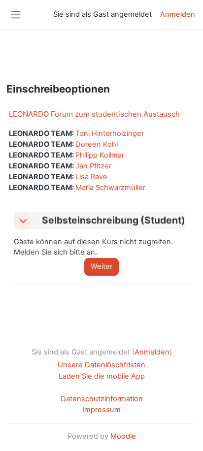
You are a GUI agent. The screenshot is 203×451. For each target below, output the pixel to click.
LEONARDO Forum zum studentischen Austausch (94, 114)
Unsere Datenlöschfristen (101, 364)
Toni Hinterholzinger (109, 133)
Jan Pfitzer (93, 165)
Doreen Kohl (96, 144)
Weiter (101, 266)
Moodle (123, 436)
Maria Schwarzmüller (110, 187)
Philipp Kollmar (99, 155)
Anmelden (177, 14)
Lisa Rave (91, 176)
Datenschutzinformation (102, 398)
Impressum (101, 409)
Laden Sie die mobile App (102, 376)
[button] (23, 220)
